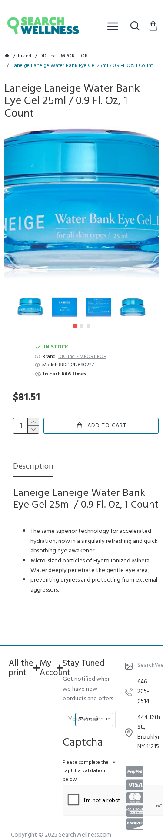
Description (33, 467)
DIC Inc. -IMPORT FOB (64, 56)
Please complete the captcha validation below (86, 770)
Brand (24, 56)
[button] (75, 326)
